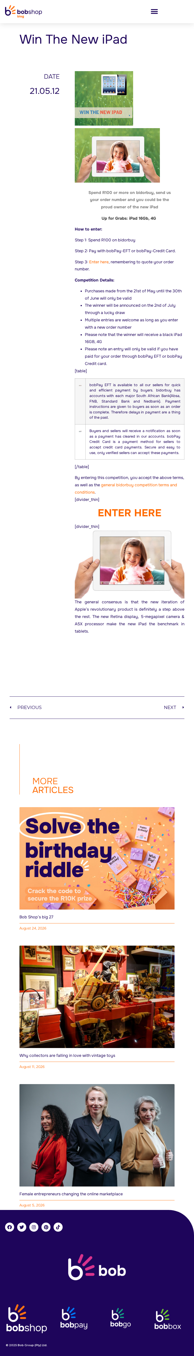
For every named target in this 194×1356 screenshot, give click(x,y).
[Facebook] (9, 1227)
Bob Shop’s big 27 (36, 917)
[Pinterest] (46, 1227)
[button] (154, 11)
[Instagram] (33, 1227)
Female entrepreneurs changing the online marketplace (71, 1194)
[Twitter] (21, 1227)
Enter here (99, 262)
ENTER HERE (129, 512)
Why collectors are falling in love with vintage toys (67, 1055)
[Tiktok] (58, 1227)
